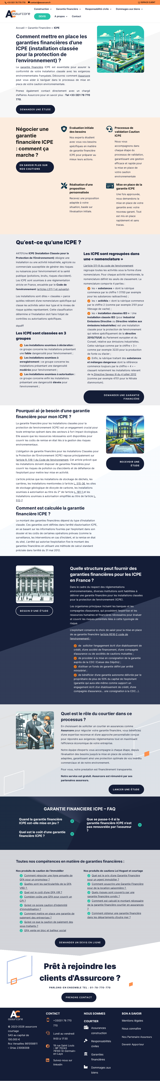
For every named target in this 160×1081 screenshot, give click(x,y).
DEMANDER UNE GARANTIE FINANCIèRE (122, 397)
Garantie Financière (39, 27)
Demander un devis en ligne (80, 942)
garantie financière (31, 67)
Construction (41, 9)
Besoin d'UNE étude (34, 611)
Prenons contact (79, 997)
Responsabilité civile (97, 9)
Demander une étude (35, 109)
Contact (76, 16)
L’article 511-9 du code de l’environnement (108, 265)
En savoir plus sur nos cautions (34, 167)
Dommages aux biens (128, 9)
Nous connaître (131, 1028)
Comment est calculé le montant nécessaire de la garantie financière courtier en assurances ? (115, 904)
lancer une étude (126, 789)
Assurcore (84, 75)
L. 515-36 (79, 483)
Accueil (20, 27)
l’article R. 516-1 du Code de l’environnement (42, 459)
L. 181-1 (79, 491)
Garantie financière (67, 9)
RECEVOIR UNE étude (130, 463)
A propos (60, 16)
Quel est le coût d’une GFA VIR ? (43, 892)
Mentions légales (132, 1020)
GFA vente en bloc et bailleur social (45, 930)
